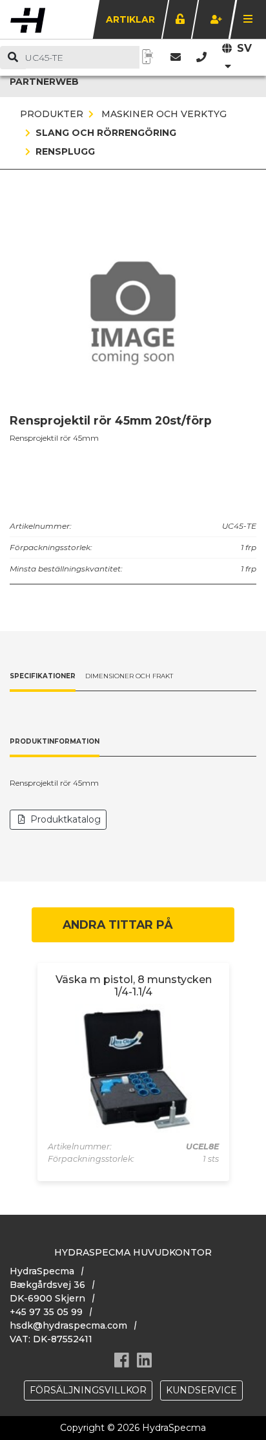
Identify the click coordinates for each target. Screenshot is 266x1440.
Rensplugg (65, 151)
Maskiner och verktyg (163, 114)
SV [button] (244, 48)
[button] (201, 57)
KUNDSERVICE (201, 1390)
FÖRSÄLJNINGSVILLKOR (88, 1390)
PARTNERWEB (44, 81)
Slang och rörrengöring (106, 132)
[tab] (43, 677)
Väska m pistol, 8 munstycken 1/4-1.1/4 (134, 985)
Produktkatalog (65, 819)
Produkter (51, 114)
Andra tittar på (118, 924)
